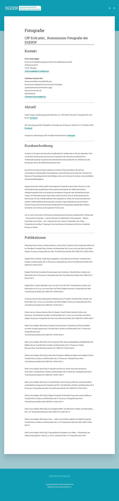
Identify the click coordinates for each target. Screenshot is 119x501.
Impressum (66, 476)
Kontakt (59, 476)
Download (33, 118)
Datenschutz (53, 476)
